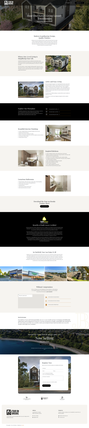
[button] (1, 274)
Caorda (22, 425)
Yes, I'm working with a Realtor (48, 373)
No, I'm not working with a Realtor (48, 374)
